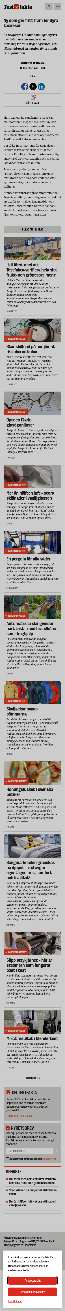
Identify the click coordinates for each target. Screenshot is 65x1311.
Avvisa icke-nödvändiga (32, 1291)
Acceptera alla (32, 1280)
